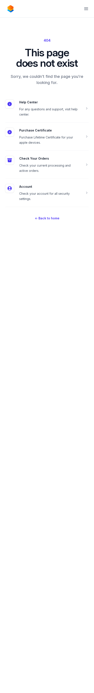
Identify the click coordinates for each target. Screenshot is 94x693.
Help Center (28, 102)
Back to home (47, 218)
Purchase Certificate (35, 130)
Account (25, 186)
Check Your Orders (34, 158)
